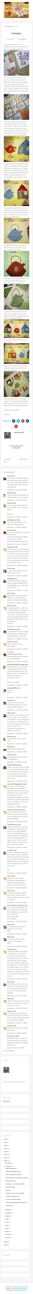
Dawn (9, 891)
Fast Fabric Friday (10, 1187)
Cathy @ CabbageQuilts (15, 784)
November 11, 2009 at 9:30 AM (17, 500)
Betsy (9, 747)
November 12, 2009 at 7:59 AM (17, 934)
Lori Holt (10, 850)
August (7, 1216)
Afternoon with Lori (11, 1180)
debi (8, 999)
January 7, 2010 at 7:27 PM (15, 1048)
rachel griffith (12, 688)
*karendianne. (12, 824)
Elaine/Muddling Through (16, 664)
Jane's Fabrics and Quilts (15, 905)
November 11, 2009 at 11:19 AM (17, 685)
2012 (5, 1151)
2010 (5, 1157)
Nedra (9, 713)
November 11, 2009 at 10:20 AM (17, 603)
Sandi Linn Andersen (14, 810)
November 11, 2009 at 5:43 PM (17, 873)
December (8, 1163)
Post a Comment (8, 1051)
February (8, 1234)
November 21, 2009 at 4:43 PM (17, 1033)
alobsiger (10, 579)
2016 (5, 1139)
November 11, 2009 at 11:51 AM (17, 697)
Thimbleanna (11, 629)
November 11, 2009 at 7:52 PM (17, 921)
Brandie (10, 530)
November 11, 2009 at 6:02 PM (17, 888)
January (8, 1237)
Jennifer (10, 503)
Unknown (10, 547)
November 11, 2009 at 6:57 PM (17, 902)
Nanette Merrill (19, 432)
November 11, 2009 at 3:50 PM (17, 807)
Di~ (8, 652)
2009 (6, 1161)
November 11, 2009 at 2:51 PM (17, 762)
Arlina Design (23, 1288)
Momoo (9, 1011)
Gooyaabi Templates (21, 1290)
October (8, 1209)
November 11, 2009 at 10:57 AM (17, 661)
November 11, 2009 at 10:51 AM (17, 639)
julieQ (9, 700)
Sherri (9, 593)
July (7, 1219)
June (7, 1222)
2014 (5, 1145)
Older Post (23, 459)
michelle (10, 949)
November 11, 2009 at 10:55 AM (17, 649)
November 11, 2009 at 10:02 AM (17, 544)
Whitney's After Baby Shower (13, 1171)
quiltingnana (11, 520)
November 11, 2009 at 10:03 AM (17, 565)
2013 (5, 1148)
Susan (9, 476)
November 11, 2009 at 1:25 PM (17, 744)
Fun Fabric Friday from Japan (13, 1199)
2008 (5, 1241)
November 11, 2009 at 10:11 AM (17, 590)
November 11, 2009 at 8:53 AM (17, 490)
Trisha (9, 568)
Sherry (9, 876)
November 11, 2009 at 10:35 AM (17, 626)
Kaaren (9, 736)
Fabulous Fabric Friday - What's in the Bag (16, 1177)
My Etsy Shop (6, 1101)
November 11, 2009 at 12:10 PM (17, 710)
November (8, 1166)
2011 (5, 1154)
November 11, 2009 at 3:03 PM (17, 781)
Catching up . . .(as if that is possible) (15, 1184)
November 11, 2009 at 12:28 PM (17, 733)
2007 (5, 1245)
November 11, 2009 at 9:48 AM (17, 527)
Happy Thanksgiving (11, 1168)
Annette (10, 493)
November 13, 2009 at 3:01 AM (17, 1008)
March (7, 1231)
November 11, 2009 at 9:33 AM (17, 517)
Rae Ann (10, 606)
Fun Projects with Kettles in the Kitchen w (16, 1202)
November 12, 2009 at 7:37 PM (17, 979)
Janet (9, 982)
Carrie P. (10, 755)
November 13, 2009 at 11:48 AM (17, 1023)
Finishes (8, 1190)
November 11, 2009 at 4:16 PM (17, 847)
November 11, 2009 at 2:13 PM (17, 752)
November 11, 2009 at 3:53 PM (17, 822)
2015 (5, 1142)
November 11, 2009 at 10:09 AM (17, 576)
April (7, 1228)
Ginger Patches (12, 765)
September (9, 1213)
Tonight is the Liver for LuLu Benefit (15, 1193)
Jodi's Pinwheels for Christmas (13, 1174)
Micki (9, 924)
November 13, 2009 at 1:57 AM (17, 996)
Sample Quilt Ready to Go (12, 1196)
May (7, 1225)
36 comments (22, 39)
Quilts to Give (9, 1205)
